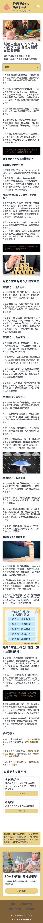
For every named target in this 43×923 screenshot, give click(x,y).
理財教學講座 (31, 59)
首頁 (13, 904)
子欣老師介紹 (26, 904)
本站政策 (30, 909)
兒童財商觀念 (16, 59)
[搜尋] (34, 7)
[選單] (38, 6)
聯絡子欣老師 (15, 909)
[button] (37, 67)
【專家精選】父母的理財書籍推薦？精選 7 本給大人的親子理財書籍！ (21, 695)
